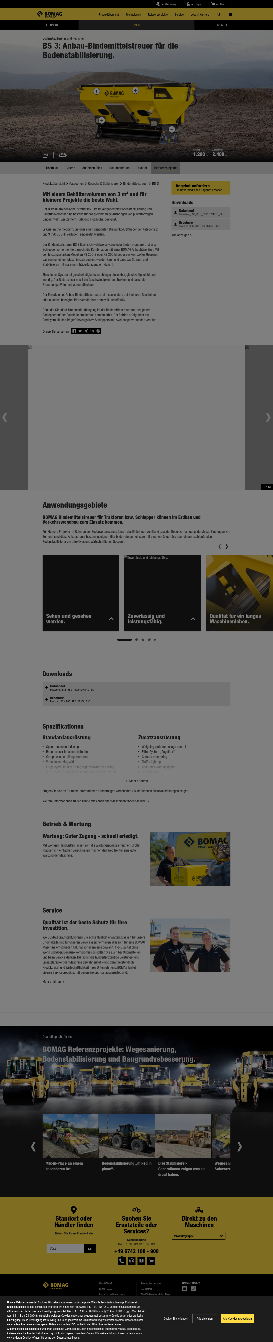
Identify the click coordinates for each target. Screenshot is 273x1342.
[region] (136, 1319)
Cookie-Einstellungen (176, 1318)
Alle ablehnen (205, 1318)
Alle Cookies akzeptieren (237, 1318)
